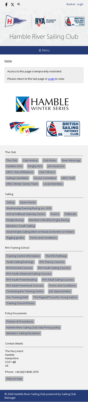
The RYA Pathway (56, 256)
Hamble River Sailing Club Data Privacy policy (33, 327)
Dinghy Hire (35, 166)
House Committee (45, 178)
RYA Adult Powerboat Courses (24, 285)
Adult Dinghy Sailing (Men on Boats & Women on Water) (40, 231)
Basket (71, 4)
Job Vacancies (56, 166)
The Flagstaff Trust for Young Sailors (55, 297)
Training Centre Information (23, 256)
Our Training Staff (17, 297)
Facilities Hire (14, 166)
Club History (30, 160)
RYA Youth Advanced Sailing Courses (28, 273)
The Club (11, 160)
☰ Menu (44, 50)
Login (80, 4)
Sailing (10, 202)
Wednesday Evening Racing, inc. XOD (28, 208)
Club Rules (49, 160)
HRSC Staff (68, 178)
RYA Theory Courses (51, 262)
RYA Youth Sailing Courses (54, 268)
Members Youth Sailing (20, 226)
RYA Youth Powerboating (21, 279)
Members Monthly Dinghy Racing (49, 220)
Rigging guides (15, 237)
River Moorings (71, 160)
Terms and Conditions (43, 237)
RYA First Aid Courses (19, 268)
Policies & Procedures (19, 321)
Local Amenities (53, 184)
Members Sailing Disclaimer (23, 333)
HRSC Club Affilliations (19, 172)
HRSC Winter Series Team (22, 184)
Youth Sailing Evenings (20, 262)
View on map (14, 378)
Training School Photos (20, 303)
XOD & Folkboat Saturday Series (25, 214)
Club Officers (47, 172)
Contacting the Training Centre (24, 291)
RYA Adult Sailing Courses (58, 279)
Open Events (28, 202)
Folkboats (70, 214)
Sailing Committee (17, 178)
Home (8, 61)
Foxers (55, 214)
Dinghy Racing (14, 220)
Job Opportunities (60, 291)
